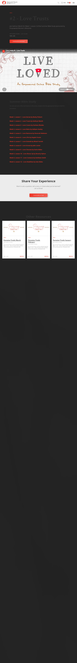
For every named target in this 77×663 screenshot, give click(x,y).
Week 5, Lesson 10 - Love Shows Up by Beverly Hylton (28, 154)
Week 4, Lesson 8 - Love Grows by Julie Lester (25, 145)
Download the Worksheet (19, 41)
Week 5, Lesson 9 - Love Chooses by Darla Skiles (26, 149)
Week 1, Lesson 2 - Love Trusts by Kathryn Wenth (26, 121)
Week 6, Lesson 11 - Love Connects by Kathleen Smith (28, 158)
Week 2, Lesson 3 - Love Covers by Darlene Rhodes (27, 125)
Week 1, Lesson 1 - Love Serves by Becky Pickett (26, 117)
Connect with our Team (38, 195)
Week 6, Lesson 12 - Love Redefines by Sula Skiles (26, 162)
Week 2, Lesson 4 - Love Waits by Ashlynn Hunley (26, 129)
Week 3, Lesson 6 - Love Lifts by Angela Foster (25, 137)
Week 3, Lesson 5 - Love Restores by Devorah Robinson (28, 133)
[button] (69, 2)
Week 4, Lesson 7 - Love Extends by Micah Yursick (26, 141)
